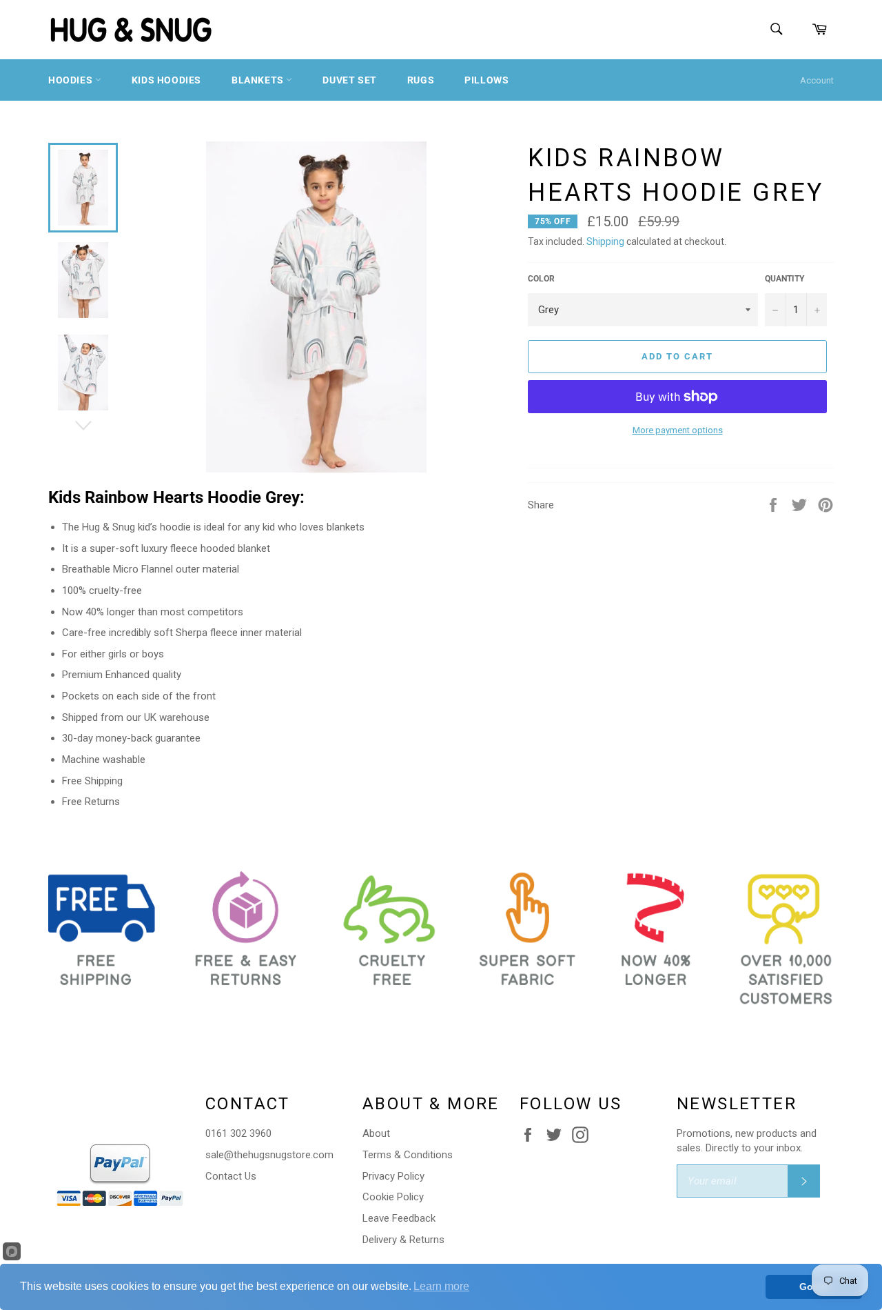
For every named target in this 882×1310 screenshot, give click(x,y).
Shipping (605, 241)
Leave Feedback (398, 1218)
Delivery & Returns (403, 1239)
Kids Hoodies (166, 80)
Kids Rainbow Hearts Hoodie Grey (174, 497)
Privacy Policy (393, 1176)
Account (817, 80)
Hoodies (71, 80)
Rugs (420, 80)
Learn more (441, 1286)
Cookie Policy (393, 1197)
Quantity (784, 279)
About (376, 1133)
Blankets (259, 80)
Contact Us (230, 1176)
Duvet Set (349, 80)
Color (541, 279)
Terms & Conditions (407, 1155)
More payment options (678, 430)
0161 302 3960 (238, 1133)
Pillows (486, 80)
